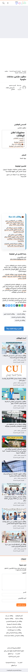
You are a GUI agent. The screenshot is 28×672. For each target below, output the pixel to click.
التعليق (24, 573)
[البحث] (3, 3)
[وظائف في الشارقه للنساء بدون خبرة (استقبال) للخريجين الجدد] (14, 541)
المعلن (21, 140)
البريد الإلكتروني (22, 598)
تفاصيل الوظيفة (18, 142)
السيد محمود (12, 85)
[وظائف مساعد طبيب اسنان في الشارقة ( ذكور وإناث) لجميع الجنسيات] (14, 352)
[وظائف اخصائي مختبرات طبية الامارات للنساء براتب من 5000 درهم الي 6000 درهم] (14, 494)
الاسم (24, 592)
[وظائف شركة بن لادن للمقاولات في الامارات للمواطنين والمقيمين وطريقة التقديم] (14, 422)
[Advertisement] (14, 22)
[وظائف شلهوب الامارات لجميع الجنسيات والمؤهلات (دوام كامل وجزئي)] (14, 470)
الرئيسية (24, 71)
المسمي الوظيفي (18, 138)
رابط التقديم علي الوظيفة (16, 146)
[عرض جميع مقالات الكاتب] (24, 87)
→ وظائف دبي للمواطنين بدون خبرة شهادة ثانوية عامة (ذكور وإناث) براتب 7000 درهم (14, 222)
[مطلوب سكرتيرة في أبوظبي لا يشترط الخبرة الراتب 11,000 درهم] (14, 398)
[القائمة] (7, 3)
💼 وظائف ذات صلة (17, 144)
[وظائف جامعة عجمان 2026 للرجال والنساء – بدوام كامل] (14, 375)
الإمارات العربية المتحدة (15, 71)
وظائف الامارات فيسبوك (14, 276)
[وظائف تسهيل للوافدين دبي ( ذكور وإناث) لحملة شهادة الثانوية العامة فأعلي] (14, 518)
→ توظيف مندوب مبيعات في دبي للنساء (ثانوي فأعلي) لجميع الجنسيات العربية (14, 230)
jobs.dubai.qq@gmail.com (18, 259)
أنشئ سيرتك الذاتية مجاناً (14, 328)
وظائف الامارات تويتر (20, 274)
